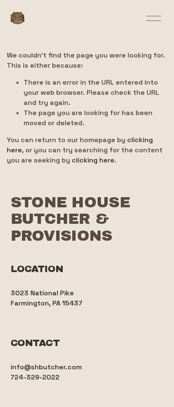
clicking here (93, 160)
